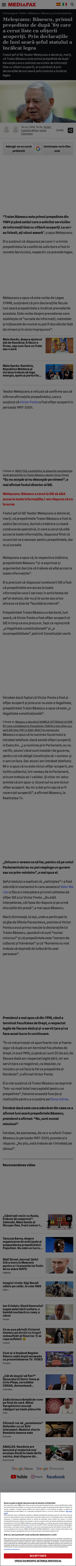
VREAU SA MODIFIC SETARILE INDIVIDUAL (38, 1560)
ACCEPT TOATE (38, 1555)
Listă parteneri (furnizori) (12, 1549)
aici (27, 1525)
